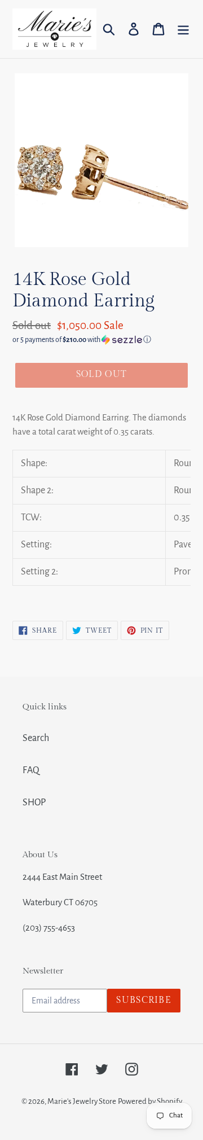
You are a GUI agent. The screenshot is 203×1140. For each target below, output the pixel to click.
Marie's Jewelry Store (81, 1101)
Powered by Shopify (150, 1101)
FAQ (31, 770)
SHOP (34, 802)
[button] (101, 340)
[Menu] (183, 29)
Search (36, 738)
